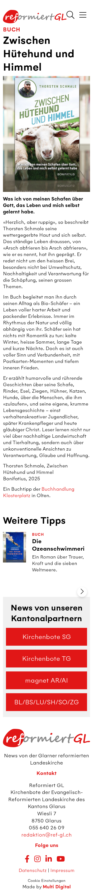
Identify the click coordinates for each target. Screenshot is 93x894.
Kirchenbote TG (46, 659)
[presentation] (82, 592)
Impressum (62, 870)
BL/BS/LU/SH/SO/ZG (46, 702)
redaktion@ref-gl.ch (46, 835)
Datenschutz (33, 870)
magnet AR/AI (46, 680)
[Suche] (70, 15)
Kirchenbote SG (46, 637)
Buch (11, 29)
